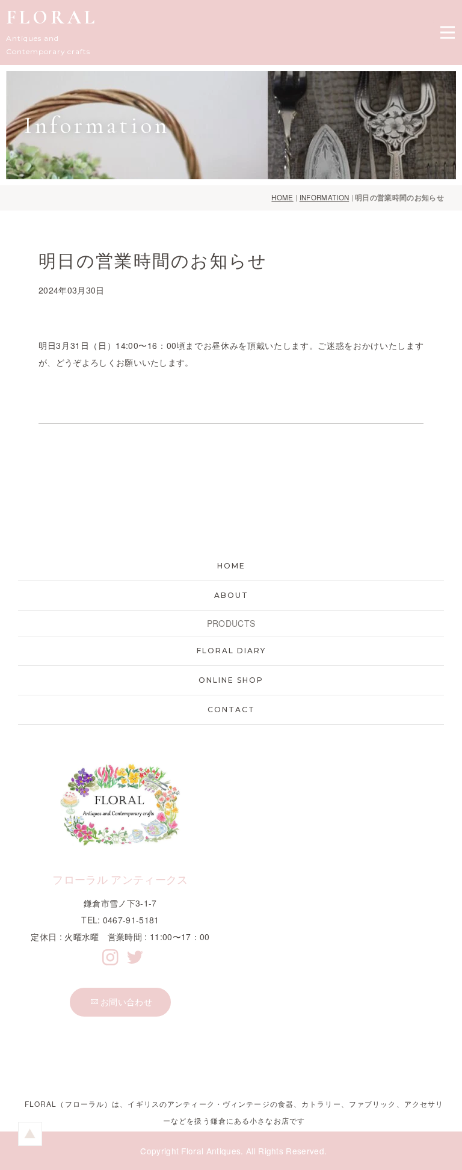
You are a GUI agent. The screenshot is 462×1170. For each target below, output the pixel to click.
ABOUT (231, 595)
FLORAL (51, 17)
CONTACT (231, 709)
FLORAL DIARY (231, 650)
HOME (282, 197)
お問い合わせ (126, 1002)
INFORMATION (325, 197)
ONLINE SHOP (231, 680)
